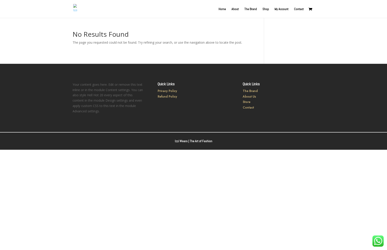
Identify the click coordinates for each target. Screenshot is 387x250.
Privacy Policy (167, 91)
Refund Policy (167, 96)
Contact (299, 9)
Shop (265, 9)
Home (222, 9)
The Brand (250, 9)
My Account (281, 9)
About (235, 9)
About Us (249, 96)
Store (246, 102)
